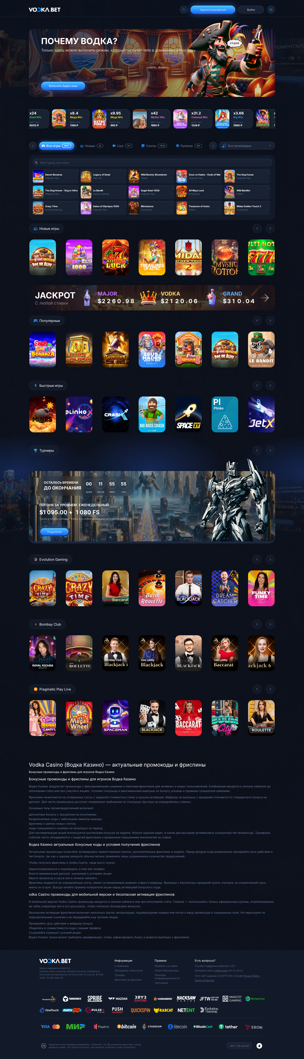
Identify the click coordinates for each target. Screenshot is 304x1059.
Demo (42, 278)
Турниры (120, 975)
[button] (33, 146)
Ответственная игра (166, 970)
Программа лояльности (129, 970)
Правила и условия (166, 965)
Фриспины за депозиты (128, 979)
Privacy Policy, (251, 975)
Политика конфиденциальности (167, 977)
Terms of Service (204, 980)
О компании (122, 965)
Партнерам (161, 982)
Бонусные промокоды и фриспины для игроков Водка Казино (72, 772)
